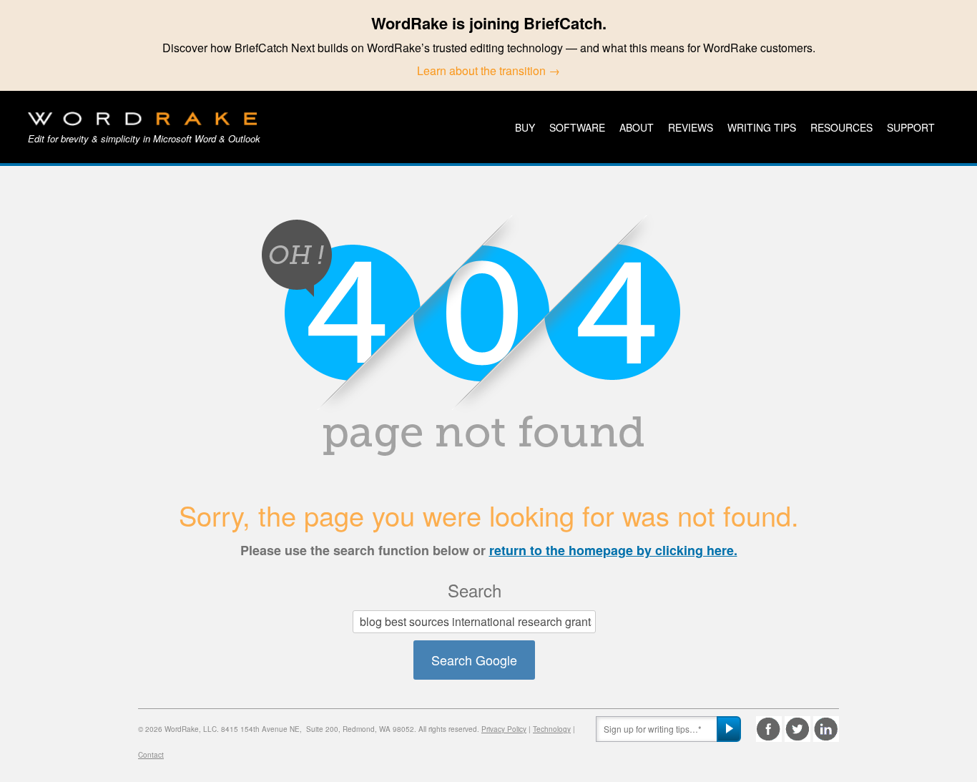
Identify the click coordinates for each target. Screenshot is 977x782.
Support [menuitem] (911, 127)
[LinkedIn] (826, 729)
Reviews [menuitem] (690, 127)
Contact (151, 755)
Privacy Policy (503, 729)
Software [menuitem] (577, 127)
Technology (552, 729)
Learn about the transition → (488, 70)
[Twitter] (797, 729)
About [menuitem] (636, 127)
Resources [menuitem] (841, 127)
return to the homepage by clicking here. (613, 550)
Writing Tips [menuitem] (761, 127)
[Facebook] (769, 729)
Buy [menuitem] (525, 127)
